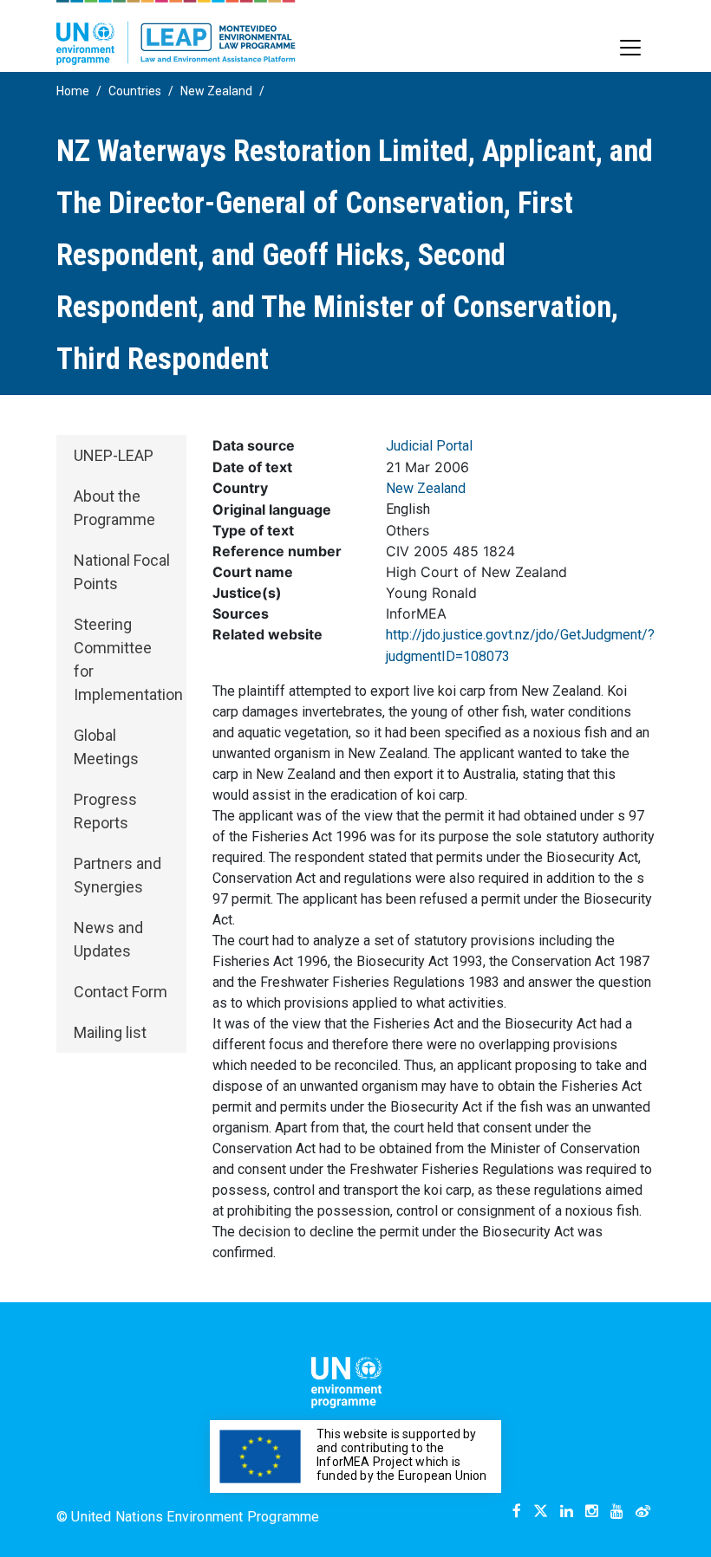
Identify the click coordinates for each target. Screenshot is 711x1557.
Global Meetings (106, 747)
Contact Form (120, 992)
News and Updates (108, 939)
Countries (134, 91)
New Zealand (216, 91)
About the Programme (114, 508)
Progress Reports (105, 811)
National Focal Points (122, 572)
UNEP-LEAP (113, 455)
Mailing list (110, 1032)
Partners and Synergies (117, 875)
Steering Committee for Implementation (128, 659)
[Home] (176, 32)
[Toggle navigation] (630, 47)
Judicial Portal (429, 446)
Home (72, 91)
